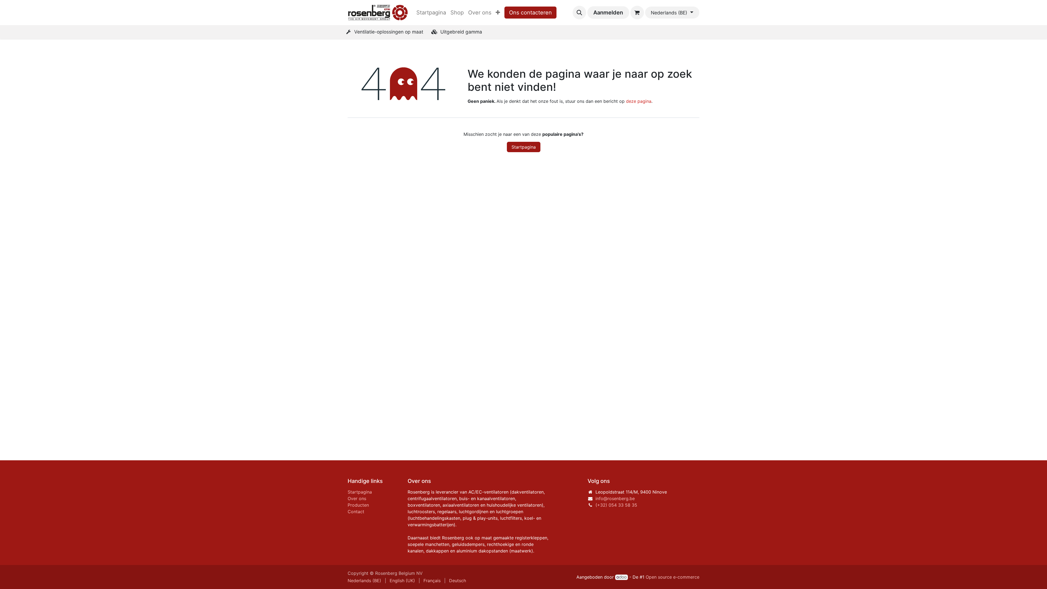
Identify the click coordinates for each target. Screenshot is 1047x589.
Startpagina (524, 147)
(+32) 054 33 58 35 (616, 505)
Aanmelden (608, 12)
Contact (356, 511)
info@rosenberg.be (615, 498)
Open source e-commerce (672, 577)
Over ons (357, 498)
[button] (579, 12)
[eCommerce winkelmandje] (637, 12)
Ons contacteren (530, 12)
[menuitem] (431, 12)
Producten (358, 505)
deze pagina (638, 101)
